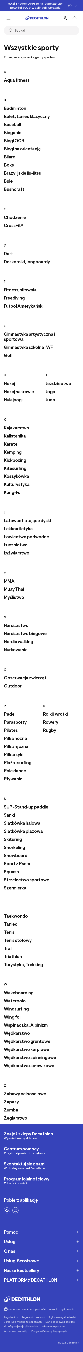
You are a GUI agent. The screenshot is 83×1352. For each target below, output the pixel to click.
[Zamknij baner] (76, 6)
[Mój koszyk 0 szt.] (74, 18)
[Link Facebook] (7, 1210)
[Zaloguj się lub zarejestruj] (65, 18)
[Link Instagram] (15, 1210)
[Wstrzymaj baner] (70, 6)
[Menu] (8, 18)
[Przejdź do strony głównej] (36, 18)
